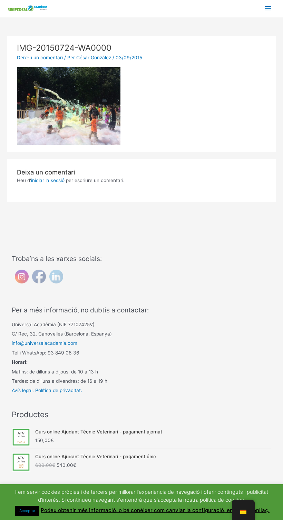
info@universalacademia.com (44, 343)
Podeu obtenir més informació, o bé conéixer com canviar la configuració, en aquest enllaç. (155, 510)
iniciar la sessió (48, 180)
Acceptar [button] (27, 510)
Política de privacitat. (58, 390)
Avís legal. (23, 390)
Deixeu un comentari (40, 57)
